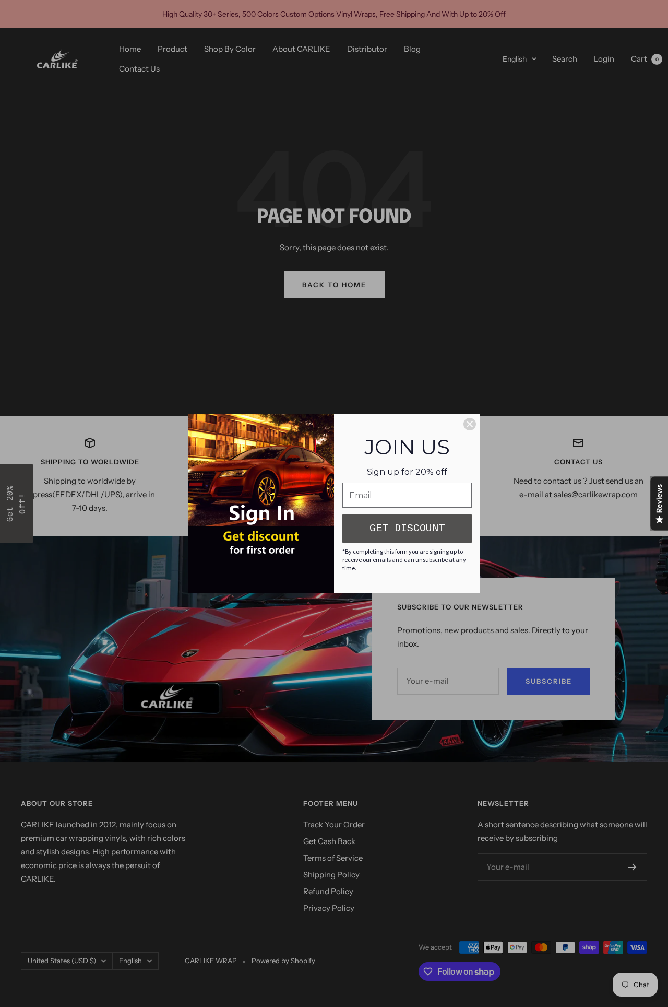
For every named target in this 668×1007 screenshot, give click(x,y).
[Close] (469, 424)
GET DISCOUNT (407, 528)
